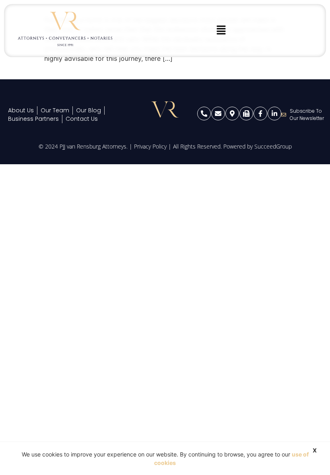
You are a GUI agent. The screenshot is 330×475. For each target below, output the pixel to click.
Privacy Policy (150, 146)
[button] (221, 30)
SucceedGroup (273, 146)
